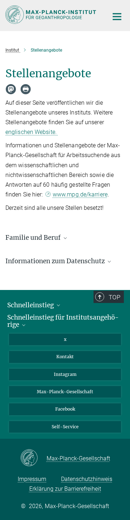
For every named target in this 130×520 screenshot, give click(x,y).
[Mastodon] (10, 89)
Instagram (65, 374)
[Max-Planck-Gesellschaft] (33, 458)
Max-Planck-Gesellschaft (65, 391)
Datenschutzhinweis (86, 479)
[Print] (25, 89)
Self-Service (65, 426)
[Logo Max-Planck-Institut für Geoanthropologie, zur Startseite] (51, 14)
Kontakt (65, 356)
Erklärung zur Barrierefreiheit (65, 488)
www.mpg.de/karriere (80, 194)
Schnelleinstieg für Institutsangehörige (63, 321)
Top (114, 297)
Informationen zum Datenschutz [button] (55, 261)
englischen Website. (31, 132)
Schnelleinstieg (31, 305)
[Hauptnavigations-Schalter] (117, 16)
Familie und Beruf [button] (33, 237)
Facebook (65, 409)
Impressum (32, 479)
